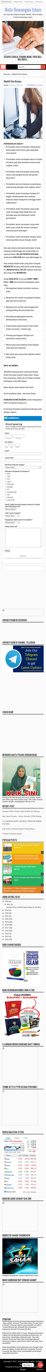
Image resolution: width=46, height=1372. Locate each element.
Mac (9, 904)
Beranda (7, 74)
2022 (7, 913)
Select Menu (3, 67)
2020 (7, 919)
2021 (7, 916)
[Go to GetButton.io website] (40, 1369)
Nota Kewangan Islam (23, 9)
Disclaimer (39, 2)
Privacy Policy (29, 2)
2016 (7, 931)
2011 (7, 939)
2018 (7, 925)
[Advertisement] (23, 589)
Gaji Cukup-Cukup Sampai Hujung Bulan (18, 829)
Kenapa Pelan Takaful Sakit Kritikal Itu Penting (21, 811)
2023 (7, 910)
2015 (7, 934)
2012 (7, 936)
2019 (7, 922)
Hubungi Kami (18, 2)
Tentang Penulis (6, 2)
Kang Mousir (19, 1367)
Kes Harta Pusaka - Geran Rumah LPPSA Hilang (21, 816)
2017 (7, 928)
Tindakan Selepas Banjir (12, 834)
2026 (7, 901)
